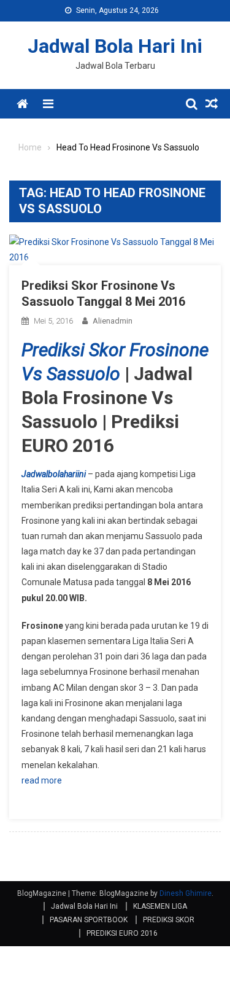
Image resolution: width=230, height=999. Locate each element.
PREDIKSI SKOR (168, 919)
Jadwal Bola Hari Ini (115, 46)
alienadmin (112, 320)
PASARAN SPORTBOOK (89, 919)
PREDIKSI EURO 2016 (122, 933)
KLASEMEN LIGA (160, 906)
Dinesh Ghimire (185, 893)
